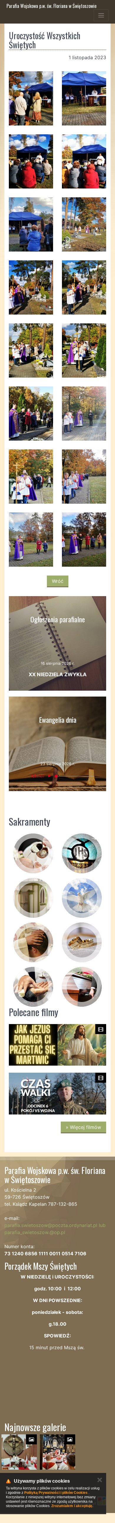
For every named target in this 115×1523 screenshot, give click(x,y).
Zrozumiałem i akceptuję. (72, 1506)
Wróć (57, 581)
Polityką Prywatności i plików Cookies (56, 1493)
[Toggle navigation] (101, 15)
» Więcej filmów (83, 1127)
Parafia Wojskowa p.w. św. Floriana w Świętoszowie (51, 5)
